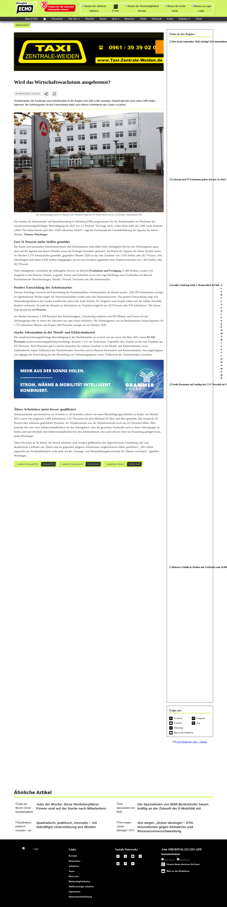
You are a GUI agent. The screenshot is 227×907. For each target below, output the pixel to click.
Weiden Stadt (134, 464)
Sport (114, 18)
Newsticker (57, 18)
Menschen (129, 18)
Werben (141, 10)
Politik (143, 18)
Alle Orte (72, 18)
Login (201, 10)
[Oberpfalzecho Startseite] (26, 14)
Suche (175, 10)
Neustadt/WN (48, 464)
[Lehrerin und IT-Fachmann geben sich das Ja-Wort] (190, 229)
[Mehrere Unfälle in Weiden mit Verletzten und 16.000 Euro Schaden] (190, 631)
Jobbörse (94, 10)
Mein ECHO (31, 18)
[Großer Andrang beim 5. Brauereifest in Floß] (190, 332)
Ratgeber (183, 18)
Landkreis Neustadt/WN (27, 464)
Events (115, 10)
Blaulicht (89, 18)
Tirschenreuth (93, 464)
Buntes (103, 18)
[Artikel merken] (54, 94)
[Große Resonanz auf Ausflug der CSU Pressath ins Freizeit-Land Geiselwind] (190, 473)
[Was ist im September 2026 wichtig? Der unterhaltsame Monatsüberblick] (190, 107)
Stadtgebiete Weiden (115, 464)
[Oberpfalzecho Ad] (58, 8)
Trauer (199, 18)
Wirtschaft (157, 18)
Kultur (170, 18)
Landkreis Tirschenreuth (72, 464)
